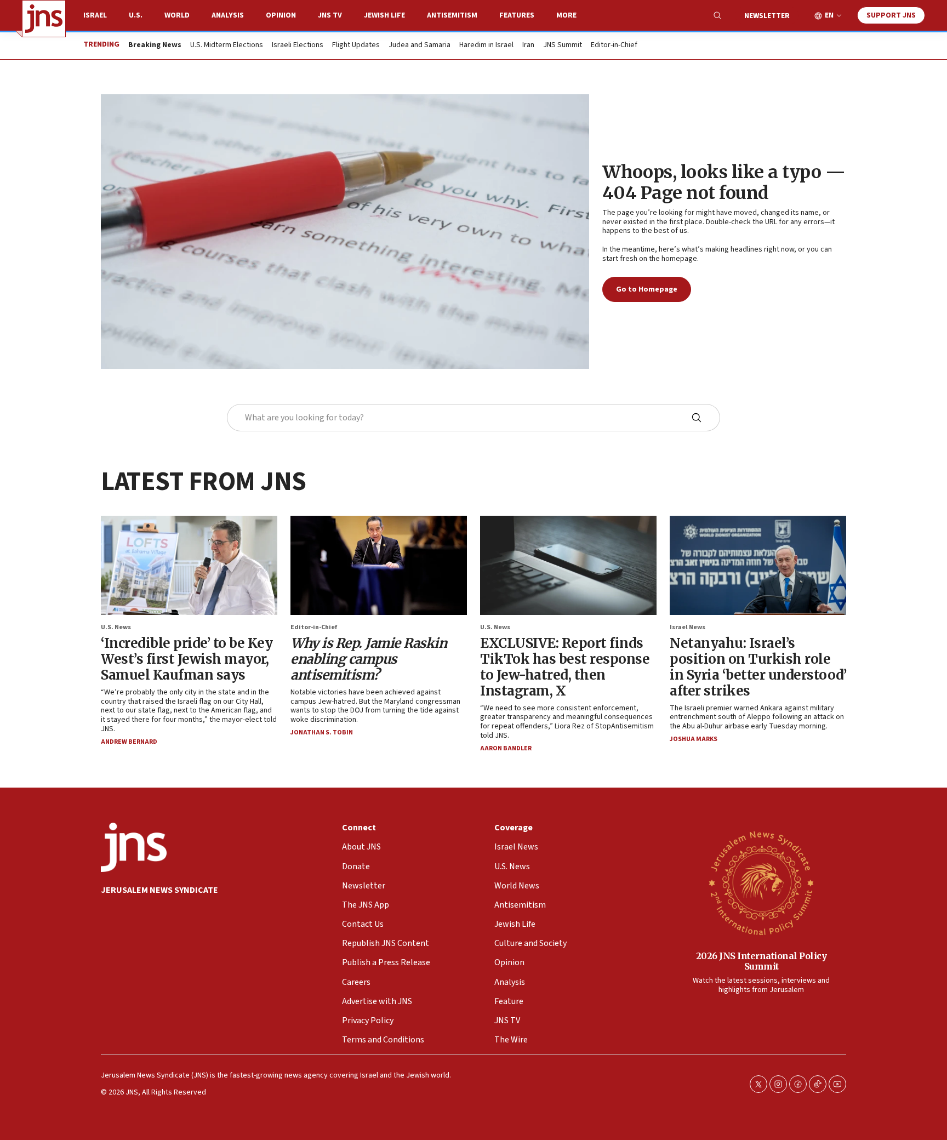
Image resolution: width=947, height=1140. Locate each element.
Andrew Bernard (129, 741)
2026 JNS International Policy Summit (761, 961)
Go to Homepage (646, 289)
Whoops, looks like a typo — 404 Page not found (724, 182)
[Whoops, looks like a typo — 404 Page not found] (345, 231)
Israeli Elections (297, 45)
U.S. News (116, 627)
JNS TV (330, 15)
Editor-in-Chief (614, 45)
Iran (528, 45)
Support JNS (891, 15)
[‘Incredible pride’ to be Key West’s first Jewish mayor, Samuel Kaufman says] (189, 565)
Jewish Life (384, 15)
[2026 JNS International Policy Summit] (761, 882)
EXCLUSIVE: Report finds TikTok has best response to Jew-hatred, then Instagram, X (564, 667)
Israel (95, 15)
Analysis (228, 15)
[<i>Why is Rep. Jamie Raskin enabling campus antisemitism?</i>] (378, 565)
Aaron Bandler (506, 748)
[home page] (43, 18)
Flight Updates (356, 45)
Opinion (281, 15)
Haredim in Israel (486, 45)
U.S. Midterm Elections (226, 45)
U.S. (135, 15)
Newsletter (767, 15)
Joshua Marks (693, 739)
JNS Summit (562, 45)
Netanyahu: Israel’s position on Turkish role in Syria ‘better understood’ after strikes (758, 667)
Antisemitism (452, 15)
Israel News (687, 627)
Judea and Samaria (419, 45)
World (177, 15)
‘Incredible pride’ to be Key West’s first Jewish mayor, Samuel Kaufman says (186, 659)
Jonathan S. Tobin (321, 732)
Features (516, 15)
